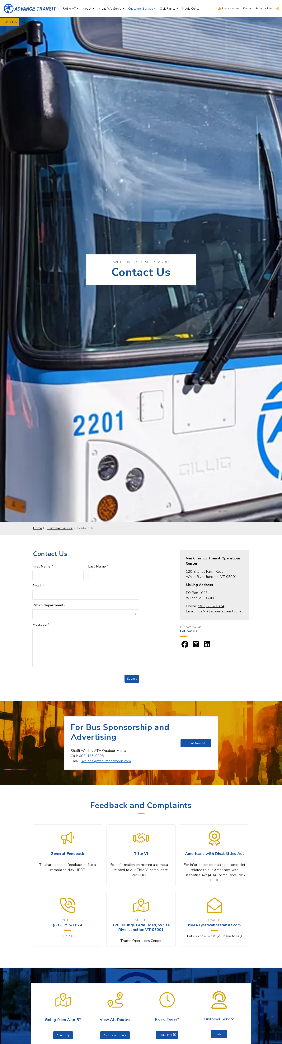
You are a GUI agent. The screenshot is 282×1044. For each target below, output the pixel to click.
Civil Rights (167, 9)
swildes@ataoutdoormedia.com (106, 761)
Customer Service (140, 9)
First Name (42, 566)
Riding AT (69, 9)
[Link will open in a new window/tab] (185, 644)
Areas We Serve (109, 9)
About (87, 9)
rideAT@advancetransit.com (218, 611)
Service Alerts (229, 8)
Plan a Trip (9, 22)
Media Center (191, 9)
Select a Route (264, 8)
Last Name (98, 566)
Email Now (194, 743)
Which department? (48, 605)
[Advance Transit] (30, 8)
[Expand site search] (24, 22)
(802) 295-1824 (211, 606)
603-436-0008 (91, 756)
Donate (247, 8)
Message (40, 624)
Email (38, 585)
